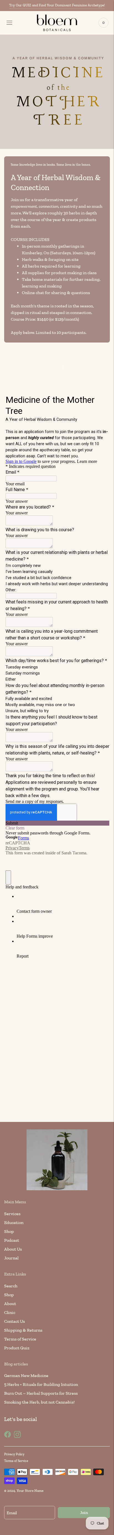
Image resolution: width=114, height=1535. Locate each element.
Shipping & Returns (23, 1330)
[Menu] (9, 23)
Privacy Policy (14, 1454)
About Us (13, 1249)
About (10, 1303)
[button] (54, 367)
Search (10, 1285)
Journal (11, 1258)
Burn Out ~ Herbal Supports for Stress (41, 1393)
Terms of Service (20, 1339)
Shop (9, 1231)
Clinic (9, 1312)
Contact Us (14, 1321)
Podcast (11, 1240)
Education (14, 1222)
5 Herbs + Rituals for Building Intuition (41, 1384)
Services (12, 1213)
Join (84, 1512)
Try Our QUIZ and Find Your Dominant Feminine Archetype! (57, 5)
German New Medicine (26, 1375)
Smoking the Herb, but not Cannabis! (39, 1402)
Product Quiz (16, 1347)
